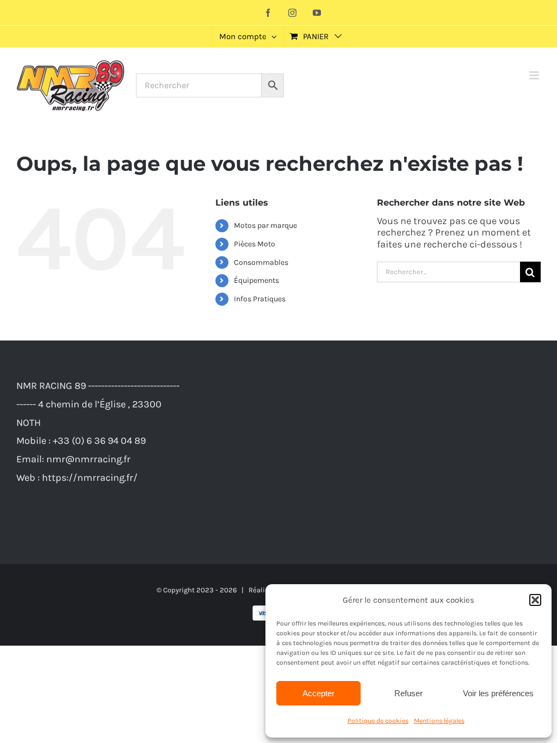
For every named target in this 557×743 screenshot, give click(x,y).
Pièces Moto (254, 244)
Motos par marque (265, 225)
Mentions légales (439, 721)
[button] (535, 600)
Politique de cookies (378, 721)
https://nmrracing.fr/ (90, 478)
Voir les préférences (498, 693)
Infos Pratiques (260, 299)
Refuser (408, 693)
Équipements (256, 280)
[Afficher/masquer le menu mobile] (535, 75)
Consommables (261, 262)
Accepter (318, 693)
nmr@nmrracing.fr (88, 459)
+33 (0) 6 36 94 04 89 (99, 441)
